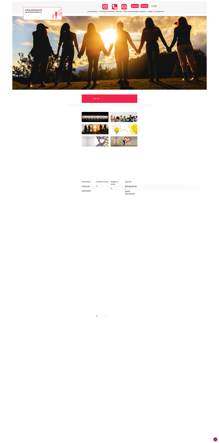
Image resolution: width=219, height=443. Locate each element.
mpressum (86, 186)
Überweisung (130, 194)
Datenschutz (86, 191)
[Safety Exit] (215, 439)
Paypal (127, 191)
